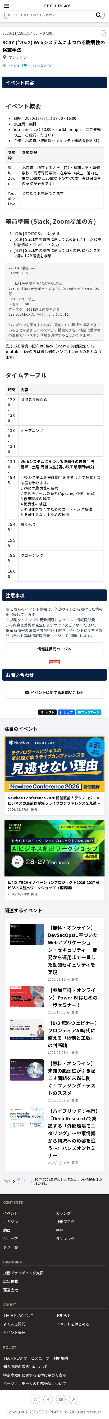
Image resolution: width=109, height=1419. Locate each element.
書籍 (59, 1230)
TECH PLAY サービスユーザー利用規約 (35, 1358)
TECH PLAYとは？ (18, 1315)
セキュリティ (20, 65)
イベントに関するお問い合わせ (57, 692)
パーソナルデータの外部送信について (34, 1383)
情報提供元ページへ (54, 648)
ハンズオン (42, 65)
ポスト (50, 712)
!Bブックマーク (88, 712)
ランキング (65, 1238)
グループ (10, 1238)
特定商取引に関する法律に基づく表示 (34, 1375)
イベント (21, 1181)
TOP (7, 1181)
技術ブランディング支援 (23, 1272)
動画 (7, 1230)
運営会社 (10, 1289)
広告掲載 (10, 1281)
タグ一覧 (10, 1247)
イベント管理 (14, 1332)
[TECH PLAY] (57, 6)
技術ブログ (65, 1221)
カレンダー (65, 1213)
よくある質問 (14, 1324)
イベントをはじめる (72, 1324)
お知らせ (63, 1315)
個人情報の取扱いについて (25, 1366)
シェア (68, 712)
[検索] (98, 15)
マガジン (10, 1221)
